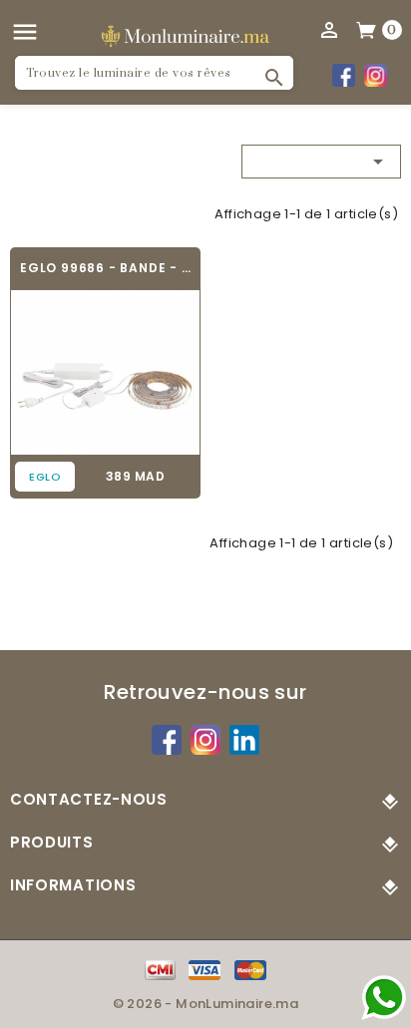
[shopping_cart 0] (367, 29)
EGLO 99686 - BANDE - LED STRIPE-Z (105, 267)
